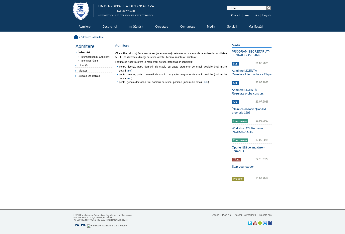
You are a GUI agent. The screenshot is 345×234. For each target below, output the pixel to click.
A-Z (247, 15)
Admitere (84, 26)
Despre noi (109, 26)
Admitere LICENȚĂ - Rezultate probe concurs (248, 91)
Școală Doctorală (89, 75)
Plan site (227, 215)
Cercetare (161, 26)
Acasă (215, 215)
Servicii (232, 26)
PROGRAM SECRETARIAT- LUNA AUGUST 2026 (251, 53)
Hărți (256, 15)
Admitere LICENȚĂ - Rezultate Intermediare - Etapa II (252, 74)
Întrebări (84, 52)
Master (82, 70)
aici (129, 70)
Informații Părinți (89, 60)
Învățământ (136, 26)
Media (211, 26)
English (266, 15)
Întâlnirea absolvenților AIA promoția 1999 (249, 110)
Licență (83, 65)
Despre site (265, 215)
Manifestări (256, 26)
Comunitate (187, 26)
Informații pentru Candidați (95, 57)
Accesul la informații (245, 215)
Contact (235, 15)
